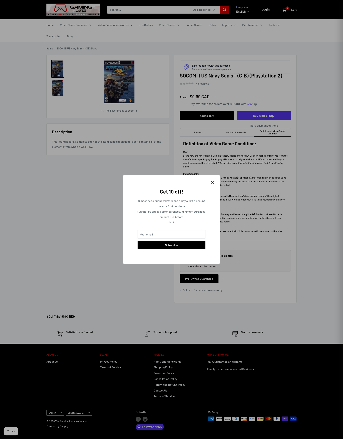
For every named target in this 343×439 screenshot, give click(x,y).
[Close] (212, 182)
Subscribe (171, 245)
